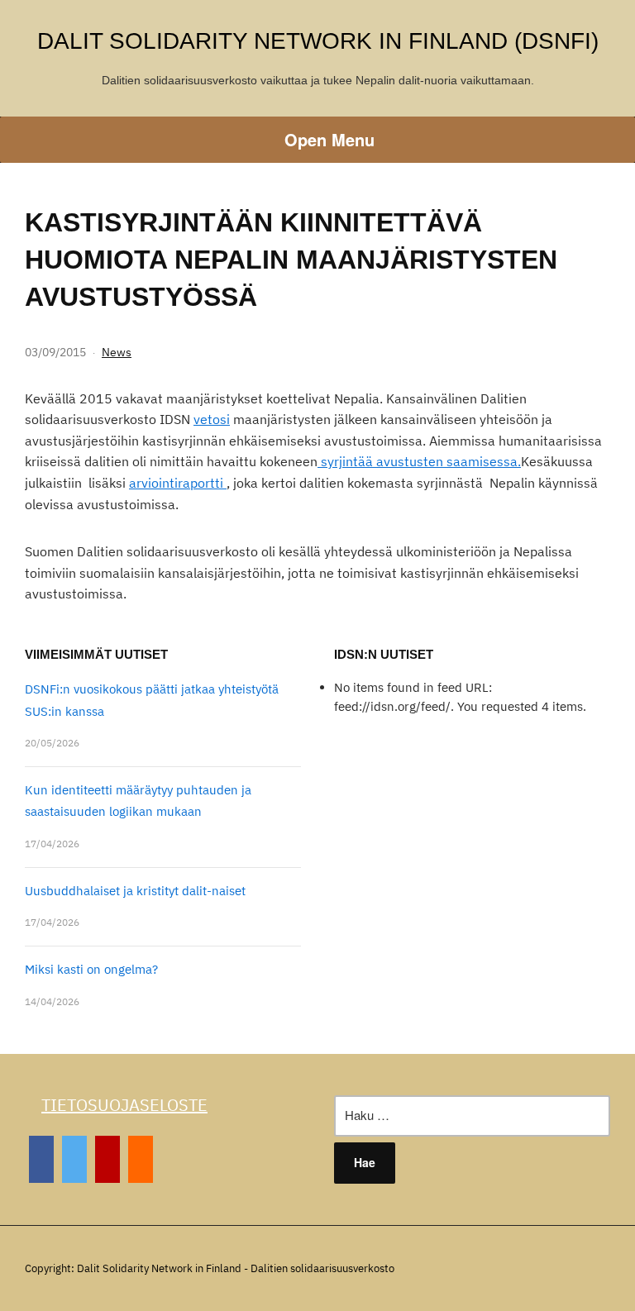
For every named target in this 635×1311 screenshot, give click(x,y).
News (116, 352)
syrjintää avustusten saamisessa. (419, 461)
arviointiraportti (178, 482)
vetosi (211, 419)
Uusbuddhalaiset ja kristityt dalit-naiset (135, 891)
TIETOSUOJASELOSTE (124, 1105)
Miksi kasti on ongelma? (91, 969)
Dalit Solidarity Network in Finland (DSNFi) (318, 41)
